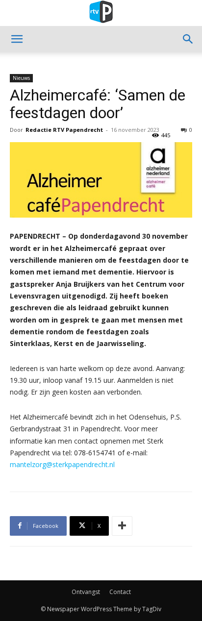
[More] (122, 526)
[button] (16, 39)
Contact (120, 592)
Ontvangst (86, 592)
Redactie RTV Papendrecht (64, 129)
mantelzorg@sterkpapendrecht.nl (62, 464)
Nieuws (21, 78)
